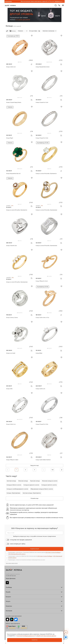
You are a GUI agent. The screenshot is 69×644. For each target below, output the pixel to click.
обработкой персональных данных (46, 635)
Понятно (34, 640)
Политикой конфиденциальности (25, 635)
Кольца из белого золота (14, 485)
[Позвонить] (59, 5)
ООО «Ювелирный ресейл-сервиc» (16, 553)
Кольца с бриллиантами (13, 493)
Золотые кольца (11, 481)
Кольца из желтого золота (49, 485)
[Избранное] (32, 35)
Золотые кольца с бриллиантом (32, 493)
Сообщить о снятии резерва (31, 64)
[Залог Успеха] (10, 5)
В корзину (61, 64)
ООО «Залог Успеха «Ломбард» (52, 552)
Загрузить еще (34, 465)
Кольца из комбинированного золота (17, 489)
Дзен (7, 582)
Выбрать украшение (46, 1)
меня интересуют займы (17, 543)
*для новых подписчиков (12, 563)
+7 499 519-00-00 (11, 575)
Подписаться (34, 548)
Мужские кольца (35, 481)
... (43, 469)
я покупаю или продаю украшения (21, 539)
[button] (34, 31)
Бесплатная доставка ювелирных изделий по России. (22, 1)
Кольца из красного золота (31, 485)
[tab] (20, 97)
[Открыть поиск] (55, 5)
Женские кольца (23, 481)
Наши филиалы (10, 578)
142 (52, 469)
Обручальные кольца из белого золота (42, 489)
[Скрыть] (63, 2)
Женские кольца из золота (49, 481)
